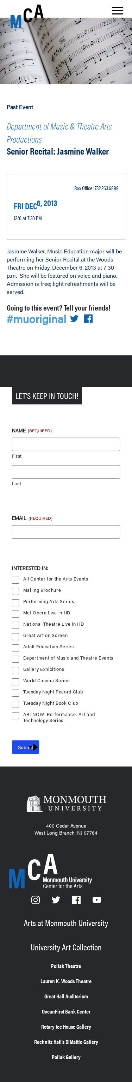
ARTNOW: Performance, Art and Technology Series (59, 715)
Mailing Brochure (42, 590)
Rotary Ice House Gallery (66, 1026)
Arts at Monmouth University (66, 922)
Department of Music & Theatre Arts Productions (59, 132)
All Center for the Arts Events (55, 579)
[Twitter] (57, 902)
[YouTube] (97, 902)
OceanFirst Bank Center (66, 1011)
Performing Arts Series (48, 602)
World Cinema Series (46, 681)
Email (32, 518)
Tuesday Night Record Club (53, 692)
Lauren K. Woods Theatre (66, 981)
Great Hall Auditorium (66, 996)
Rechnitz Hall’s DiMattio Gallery (66, 1042)
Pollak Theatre (66, 966)
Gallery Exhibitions (43, 669)
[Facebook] (77, 902)
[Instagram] (36, 902)
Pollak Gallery (66, 1057)
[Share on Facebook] (88, 319)
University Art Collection (66, 947)
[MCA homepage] (39, 16)
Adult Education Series (48, 647)
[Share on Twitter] (74, 319)
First (17, 456)
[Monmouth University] (66, 804)
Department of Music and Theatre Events (68, 658)
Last (16, 484)
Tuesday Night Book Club (50, 703)
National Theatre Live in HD (53, 624)
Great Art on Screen (45, 635)
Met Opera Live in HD (46, 613)
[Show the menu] (117, 12)
